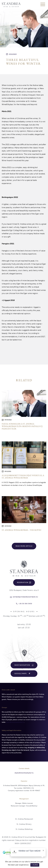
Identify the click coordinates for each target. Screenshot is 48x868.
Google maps (20, 673)
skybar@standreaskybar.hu (24, 773)
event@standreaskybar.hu (15, 722)
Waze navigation (22, 665)
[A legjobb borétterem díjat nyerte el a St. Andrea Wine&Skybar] (24, 454)
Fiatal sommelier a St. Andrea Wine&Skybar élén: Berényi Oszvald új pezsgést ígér (22, 426)
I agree (34, 865)
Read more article (24, 546)
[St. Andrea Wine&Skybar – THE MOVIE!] (24, 509)
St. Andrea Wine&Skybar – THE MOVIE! (21, 530)
